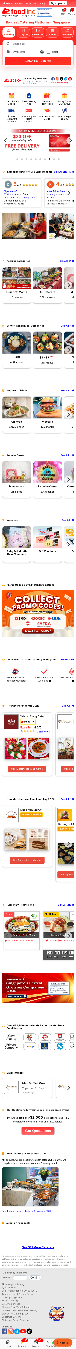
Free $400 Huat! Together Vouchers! (15, 679)
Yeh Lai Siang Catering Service (34, 716)
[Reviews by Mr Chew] (8, 187)
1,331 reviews (43, 731)
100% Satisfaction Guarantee (44, 679)
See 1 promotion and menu (27, 860)
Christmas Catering (12, 1317)
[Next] (70, 140)
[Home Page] (19, 12)
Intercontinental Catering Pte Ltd (20, 197)
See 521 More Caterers (38, 1247)
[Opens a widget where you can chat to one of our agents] (62, 1342)
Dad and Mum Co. (31, 809)
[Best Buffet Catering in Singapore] (30, 1205)
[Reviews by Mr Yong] (50, 187)
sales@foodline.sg (14, 1284)
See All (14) (67, 390)
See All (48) (67, 261)
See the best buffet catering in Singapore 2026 (26, 1211)
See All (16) (67, 455)
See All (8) (68, 520)
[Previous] (6, 140)
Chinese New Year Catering (16, 1307)
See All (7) (68, 705)
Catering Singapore (12, 1297)
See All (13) (67, 325)
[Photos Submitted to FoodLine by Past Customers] (24, 226)
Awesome (10, 191)
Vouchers (67, 34)
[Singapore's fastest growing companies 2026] (44, 12)
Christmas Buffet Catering (15, 1320)
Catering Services (11, 1304)
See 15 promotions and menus (27, 769)
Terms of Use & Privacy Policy (17, 1294)
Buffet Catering (10, 1300)
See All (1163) (66, 904)
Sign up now (58, 3)
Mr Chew (8, 194)
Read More (67, 659)
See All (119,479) (64, 171)
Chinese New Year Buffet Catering (19, 1310)
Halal (55, 51)
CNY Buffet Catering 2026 (15, 1313)
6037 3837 (10, 1287)
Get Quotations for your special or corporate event (38, 1110)
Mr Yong (50, 194)
